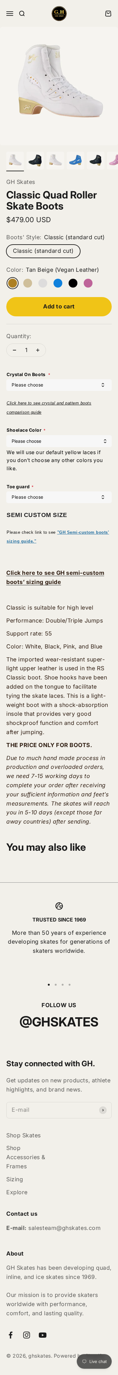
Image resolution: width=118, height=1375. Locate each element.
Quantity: (18, 336)
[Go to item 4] (75, 161)
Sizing (14, 1179)
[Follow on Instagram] (26, 1335)
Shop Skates (23, 1135)
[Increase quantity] (38, 350)
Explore (17, 1192)
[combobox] (59, 385)
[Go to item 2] (35, 161)
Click (12, 403)
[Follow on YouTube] (42, 1335)
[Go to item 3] (55, 161)
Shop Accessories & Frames (25, 1157)
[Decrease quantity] (14, 350)
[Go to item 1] (15, 161)
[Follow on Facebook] (10, 1335)
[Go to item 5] (95, 161)
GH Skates (20, 182)
